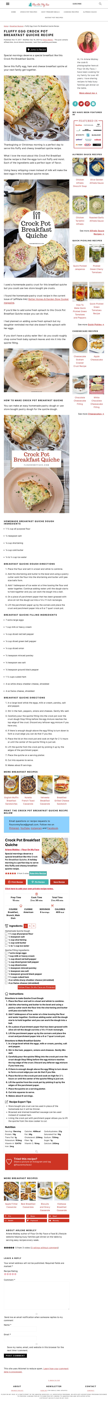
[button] (6, 873)
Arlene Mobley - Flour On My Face (22, 849)
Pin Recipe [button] (39, 882)
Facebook (52, 828)
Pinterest (14, 828)
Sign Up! (43, 1390)
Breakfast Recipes (16, 26)
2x (30, 926)
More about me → (88, 93)
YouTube (25, 828)
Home (6, 26)
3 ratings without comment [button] (44, 1247)
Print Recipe (17, 882)
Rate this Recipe (38, 873)
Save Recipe (59, 882)
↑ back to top (54, 1380)
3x (34, 926)
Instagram (36, 828)
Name (7, 1325)
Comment (9, 1280)
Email (7, 1334)
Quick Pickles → (96, 324)
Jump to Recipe (38, 49)
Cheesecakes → (96, 414)
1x (26, 926)
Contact (90, 1390)
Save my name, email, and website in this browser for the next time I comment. (35, 1349)
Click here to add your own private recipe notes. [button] (29, 888)
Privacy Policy (17, 1390)
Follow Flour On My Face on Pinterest (36, 987)
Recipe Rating (11, 1271)
